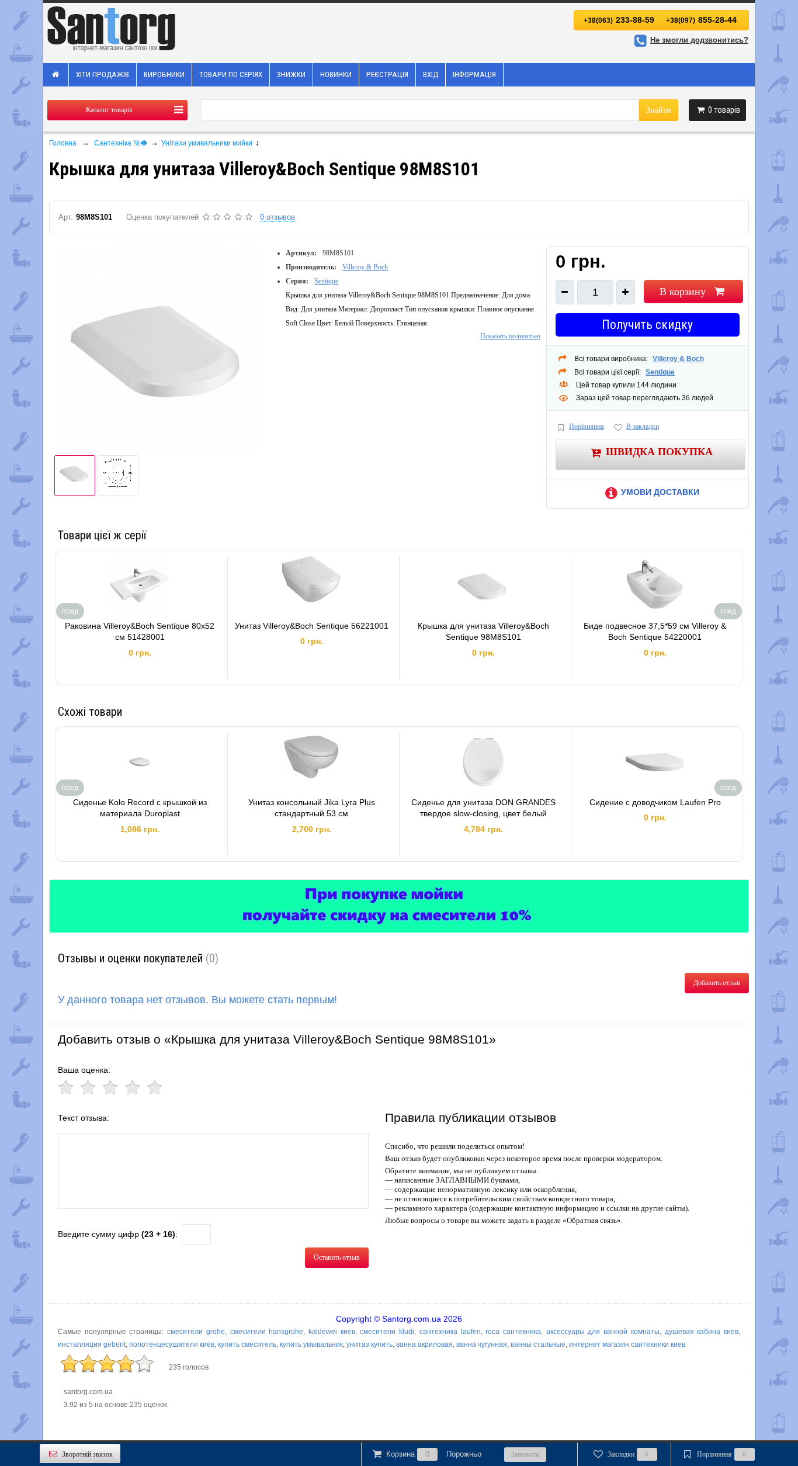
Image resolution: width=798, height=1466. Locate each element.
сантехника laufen (450, 1332)
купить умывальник (311, 1344)
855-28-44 (701, 20)
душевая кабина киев (701, 1332)
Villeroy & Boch (365, 267)
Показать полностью (510, 336)
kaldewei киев (331, 1332)
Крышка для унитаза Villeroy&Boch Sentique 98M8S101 (483, 631)
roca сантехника (513, 1332)
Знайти (658, 110)
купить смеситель (247, 1344)
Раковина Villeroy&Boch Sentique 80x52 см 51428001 (139, 631)
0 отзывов (277, 217)
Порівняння (586, 426)
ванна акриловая (424, 1344)
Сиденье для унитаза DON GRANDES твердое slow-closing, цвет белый (483, 808)
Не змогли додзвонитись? (699, 40)
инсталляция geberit (92, 1344)
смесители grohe (196, 1332)
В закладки (642, 426)
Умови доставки (660, 492)
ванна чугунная (481, 1344)
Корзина (433, 1454)
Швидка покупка (659, 451)
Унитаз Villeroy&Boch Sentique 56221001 (311, 625)
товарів (724, 110)
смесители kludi (387, 1332)
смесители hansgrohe (267, 1332)
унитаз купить (369, 1344)
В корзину (683, 291)
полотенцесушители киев (171, 1344)
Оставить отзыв (337, 1257)
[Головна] (56, 74)
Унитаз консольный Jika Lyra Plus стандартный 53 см (311, 808)
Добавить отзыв (716, 983)
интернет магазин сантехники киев (627, 1344)
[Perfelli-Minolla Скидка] (399, 906)
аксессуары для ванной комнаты (603, 1332)
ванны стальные (538, 1344)
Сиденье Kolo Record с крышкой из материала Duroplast (140, 808)
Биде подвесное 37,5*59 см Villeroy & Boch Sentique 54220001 (655, 631)
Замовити (525, 1454)
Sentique (326, 281)
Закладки (628, 1454)
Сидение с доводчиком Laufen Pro (655, 802)
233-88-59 (619, 20)
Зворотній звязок (87, 1454)
